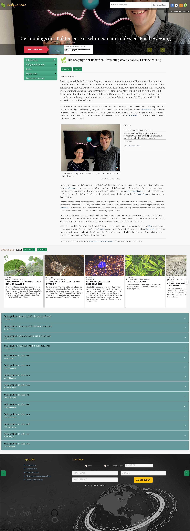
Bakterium (142, 194)
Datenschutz (31, 469)
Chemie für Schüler (34, 480)
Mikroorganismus (134, 191)
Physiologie (77, 69)
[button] (185, 5)
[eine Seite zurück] (3, 473)
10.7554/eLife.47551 (133, 146)
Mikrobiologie (66, 69)
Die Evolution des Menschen (38, 476)
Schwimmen (70, 188)
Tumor (101, 229)
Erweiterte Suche (160, 5)
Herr (90, 465)
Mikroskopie (146, 109)
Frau (109, 465)
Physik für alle (32, 472)
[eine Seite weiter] (186, 473)
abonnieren (143, 480)
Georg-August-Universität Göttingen (101, 241)
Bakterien (133, 115)
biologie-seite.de (32, 60)
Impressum (31, 465)
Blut (150, 226)
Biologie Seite (16, 5)
